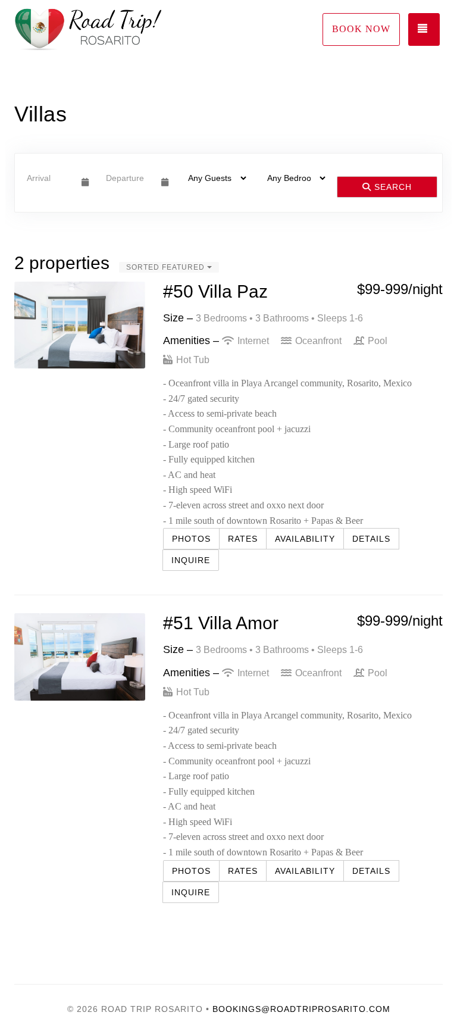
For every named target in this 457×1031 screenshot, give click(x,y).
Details (371, 538)
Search (391, 187)
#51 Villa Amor (220, 623)
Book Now (361, 29)
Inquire (190, 560)
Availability (305, 538)
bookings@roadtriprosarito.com (301, 1009)
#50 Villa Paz (215, 291)
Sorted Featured (166, 267)
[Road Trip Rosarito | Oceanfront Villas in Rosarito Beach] (121, 30)
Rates (243, 538)
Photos (191, 538)
